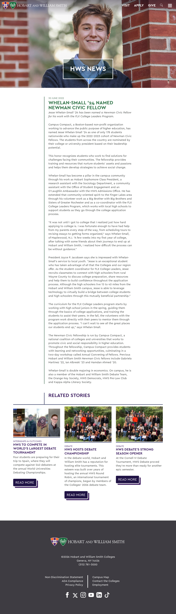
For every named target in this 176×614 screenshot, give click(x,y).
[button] (161, 5)
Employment (100, 584)
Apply (139, 5)
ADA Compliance (72, 581)
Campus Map (100, 577)
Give (152, 5)
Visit (126, 5)
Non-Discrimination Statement (64, 577)
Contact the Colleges (105, 581)
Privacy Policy (74, 584)
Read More (24, 482)
